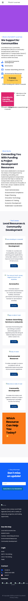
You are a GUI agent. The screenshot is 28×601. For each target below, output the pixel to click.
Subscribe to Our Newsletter (12, 489)
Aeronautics (14, 284)
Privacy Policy (14, 597)
